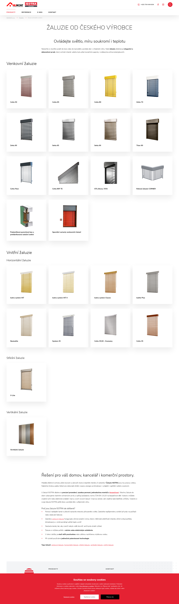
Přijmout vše (110, 597)
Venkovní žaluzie (22, 63)
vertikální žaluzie (96, 545)
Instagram (163, 4)
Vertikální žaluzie (17, 412)
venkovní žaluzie (58, 519)
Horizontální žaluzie (19, 260)
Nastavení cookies (69, 597)
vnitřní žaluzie (108, 545)
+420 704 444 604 (147, 5)
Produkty (11, 12)
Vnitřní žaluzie (19, 252)
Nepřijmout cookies (89, 597)
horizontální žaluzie (71, 545)
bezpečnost (114, 492)
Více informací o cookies (86, 586)
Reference (26, 12)
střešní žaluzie (84, 545)
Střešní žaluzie (16, 358)
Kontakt (52, 12)
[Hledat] (170, 4)
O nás (39, 12)
